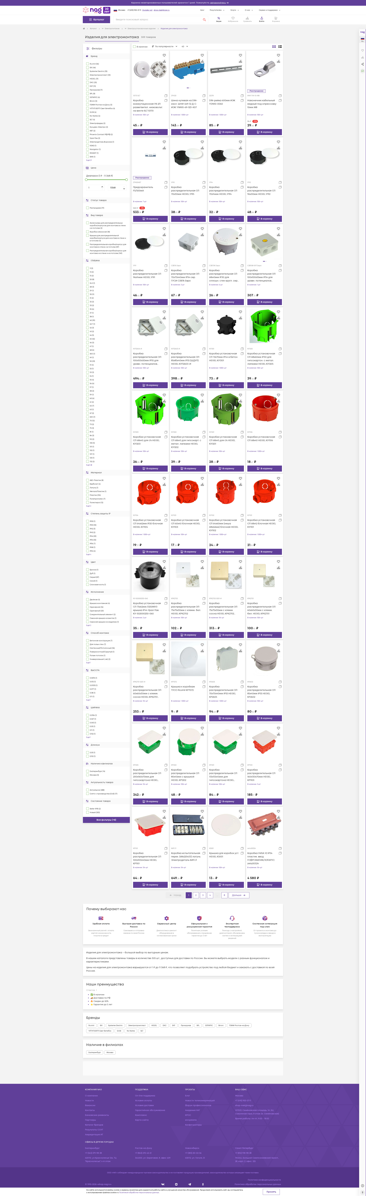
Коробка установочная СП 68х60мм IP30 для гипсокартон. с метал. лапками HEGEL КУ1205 (261, 359)
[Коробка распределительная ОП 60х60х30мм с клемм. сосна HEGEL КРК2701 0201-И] (150, 658)
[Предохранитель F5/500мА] (150, 155)
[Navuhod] (176, 1184)
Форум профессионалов (198, 1105)
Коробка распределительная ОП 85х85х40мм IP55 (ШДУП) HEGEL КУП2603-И (185, 359)
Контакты (90, 1110)
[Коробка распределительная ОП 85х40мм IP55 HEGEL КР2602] (264, 658)
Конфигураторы (193, 1125)
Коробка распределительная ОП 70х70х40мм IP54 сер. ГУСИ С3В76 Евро (185, 275)
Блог (202, 10)
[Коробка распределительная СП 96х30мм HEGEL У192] (264, 155)
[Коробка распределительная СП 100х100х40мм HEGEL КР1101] (150, 825)
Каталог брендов (94, 1125)
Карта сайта (142, 1120)
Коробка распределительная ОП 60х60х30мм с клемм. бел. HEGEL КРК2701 (261, 608)
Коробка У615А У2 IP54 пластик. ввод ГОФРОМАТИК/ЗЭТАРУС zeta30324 (261, 858)
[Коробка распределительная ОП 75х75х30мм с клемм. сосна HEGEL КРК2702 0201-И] (226, 575)
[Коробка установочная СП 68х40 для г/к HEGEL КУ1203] (150, 409)
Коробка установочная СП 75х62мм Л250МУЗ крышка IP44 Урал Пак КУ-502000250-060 (147, 608)
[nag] (203, 1184)
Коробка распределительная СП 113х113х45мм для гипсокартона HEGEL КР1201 (223, 775)
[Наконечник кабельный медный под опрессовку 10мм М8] (264, 69)
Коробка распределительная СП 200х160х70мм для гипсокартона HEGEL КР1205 (147, 775)
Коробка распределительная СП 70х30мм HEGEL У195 (185, 191)
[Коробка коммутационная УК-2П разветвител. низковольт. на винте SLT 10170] (150, 69)
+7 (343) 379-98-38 (93, 1153)
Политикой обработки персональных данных (139, 1192)
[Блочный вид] (274, 47)
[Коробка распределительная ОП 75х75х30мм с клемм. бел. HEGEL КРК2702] (188, 575)
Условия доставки (144, 1105)
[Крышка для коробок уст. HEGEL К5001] (226, 825)
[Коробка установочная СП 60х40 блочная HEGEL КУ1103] (188, 492)
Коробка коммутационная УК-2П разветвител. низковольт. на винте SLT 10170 (148, 105)
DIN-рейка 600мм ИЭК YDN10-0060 (222, 102)
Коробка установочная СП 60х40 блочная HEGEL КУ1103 (185, 524)
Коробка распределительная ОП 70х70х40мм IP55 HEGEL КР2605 (223, 692)
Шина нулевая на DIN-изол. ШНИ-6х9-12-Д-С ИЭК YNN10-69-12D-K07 (184, 104)
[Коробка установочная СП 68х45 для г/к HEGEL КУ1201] (226, 409)
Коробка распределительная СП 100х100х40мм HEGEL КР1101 (147, 858)
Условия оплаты (143, 1100)
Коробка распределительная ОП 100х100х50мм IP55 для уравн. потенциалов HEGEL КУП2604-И (147, 359)
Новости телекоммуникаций (200, 1100)
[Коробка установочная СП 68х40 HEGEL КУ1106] (264, 409)
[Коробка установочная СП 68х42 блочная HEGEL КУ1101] (264, 492)
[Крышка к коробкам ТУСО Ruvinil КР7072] (188, 658)
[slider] (86, 179)
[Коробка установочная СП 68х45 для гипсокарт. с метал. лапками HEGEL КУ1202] (188, 409)
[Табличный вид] (280, 47)
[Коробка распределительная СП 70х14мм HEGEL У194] (226, 155)
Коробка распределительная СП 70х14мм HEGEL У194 (223, 191)
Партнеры (90, 1120)
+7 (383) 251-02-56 (193, 1153)
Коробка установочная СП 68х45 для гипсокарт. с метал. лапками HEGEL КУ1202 (186, 442)
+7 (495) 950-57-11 (134, 10)
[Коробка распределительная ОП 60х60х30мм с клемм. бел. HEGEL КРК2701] (264, 575)
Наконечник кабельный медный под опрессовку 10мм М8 (261, 104)
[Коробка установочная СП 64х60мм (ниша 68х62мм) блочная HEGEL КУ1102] (226, 492)
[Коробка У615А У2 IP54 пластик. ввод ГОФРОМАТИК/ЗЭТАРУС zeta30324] (264, 825)
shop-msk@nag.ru (162, 10)
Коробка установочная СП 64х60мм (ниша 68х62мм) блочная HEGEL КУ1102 (223, 525)
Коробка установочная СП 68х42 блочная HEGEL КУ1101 (261, 524)
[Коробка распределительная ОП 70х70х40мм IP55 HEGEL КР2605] (226, 658)
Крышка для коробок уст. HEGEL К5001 (224, 855)
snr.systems (191, 1120)
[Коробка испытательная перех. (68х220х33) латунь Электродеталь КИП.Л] (188, 825)
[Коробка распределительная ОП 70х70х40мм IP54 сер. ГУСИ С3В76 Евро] (188, 242)
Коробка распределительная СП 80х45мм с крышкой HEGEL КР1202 (185, 775)
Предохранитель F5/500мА (143, 189)
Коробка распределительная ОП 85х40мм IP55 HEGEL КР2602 (261, 692)
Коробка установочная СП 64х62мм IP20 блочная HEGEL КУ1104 (148, 524)
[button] (183, 3)
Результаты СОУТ (94, 1129)
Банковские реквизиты (97, 1115)
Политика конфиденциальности (264, 1180)
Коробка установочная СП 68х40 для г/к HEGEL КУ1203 (147, 440)
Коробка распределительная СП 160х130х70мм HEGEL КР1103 (261, 775)
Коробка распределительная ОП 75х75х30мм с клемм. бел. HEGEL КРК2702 (186, 608)
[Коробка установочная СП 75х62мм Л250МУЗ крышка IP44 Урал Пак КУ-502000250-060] (150, 575)
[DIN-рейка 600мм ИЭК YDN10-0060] (226, 69)
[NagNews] (189, 1184)
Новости (89, 1100)
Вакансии (90, 1105)
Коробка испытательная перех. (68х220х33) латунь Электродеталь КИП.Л (185, 857)
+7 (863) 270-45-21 (143, 1153)
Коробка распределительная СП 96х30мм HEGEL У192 (261, 191)
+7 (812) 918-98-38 (243, 1153)
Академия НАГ (192, 1110)
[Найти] (204, 19)
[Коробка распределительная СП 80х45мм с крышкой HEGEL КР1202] (188, 741)
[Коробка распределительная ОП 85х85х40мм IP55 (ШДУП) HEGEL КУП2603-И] (188, 325)
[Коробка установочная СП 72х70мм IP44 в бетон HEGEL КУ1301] (226, 325)
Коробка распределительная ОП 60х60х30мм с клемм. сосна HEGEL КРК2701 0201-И (147, 692)
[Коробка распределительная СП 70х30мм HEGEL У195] (188, 155)
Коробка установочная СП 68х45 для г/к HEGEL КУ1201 (223, 440)
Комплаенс (141, 1115)
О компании (91, 1095)
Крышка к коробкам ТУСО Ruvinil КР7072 (183, 688)
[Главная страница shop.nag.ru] (96, 10)
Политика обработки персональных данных (258, 1184)
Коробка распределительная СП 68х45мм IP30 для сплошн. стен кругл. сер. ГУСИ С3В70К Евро (223, 275)
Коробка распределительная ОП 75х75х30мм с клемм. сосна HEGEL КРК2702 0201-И (223, 608)
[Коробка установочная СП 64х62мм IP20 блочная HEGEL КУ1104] (150, 492)
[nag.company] (163, 1184)
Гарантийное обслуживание (150, 1110)
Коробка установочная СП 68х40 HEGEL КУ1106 (261, 438)
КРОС (188, 1115)
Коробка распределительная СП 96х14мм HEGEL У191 (147, 274)
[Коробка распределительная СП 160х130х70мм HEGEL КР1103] (264, 741)
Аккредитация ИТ (94, 1134)
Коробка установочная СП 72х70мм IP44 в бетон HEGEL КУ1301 (223, 357)
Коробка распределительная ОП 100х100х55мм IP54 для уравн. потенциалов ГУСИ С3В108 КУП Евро (261, 275)
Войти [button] (261, 21)
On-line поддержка (145, 1095)
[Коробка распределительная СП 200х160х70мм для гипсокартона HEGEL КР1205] (150, 741)
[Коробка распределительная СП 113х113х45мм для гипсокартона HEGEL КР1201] (226, 741)
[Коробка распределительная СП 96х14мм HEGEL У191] (150, 242)
